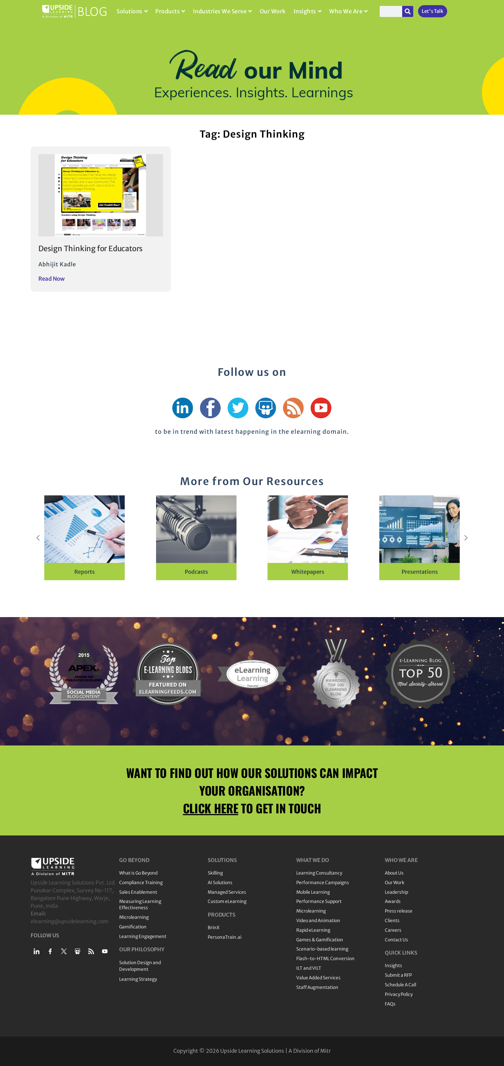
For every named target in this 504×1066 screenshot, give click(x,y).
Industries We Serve (220, 11)
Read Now (51, 278)
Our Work (273, 11)
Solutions (129, 11)
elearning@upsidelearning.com (69, 921)
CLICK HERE (210, 808)
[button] (38, 537)
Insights (305, 11)
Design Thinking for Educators (90, 248)
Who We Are (345, 11)
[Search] (407, 11)
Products (167, 11)
